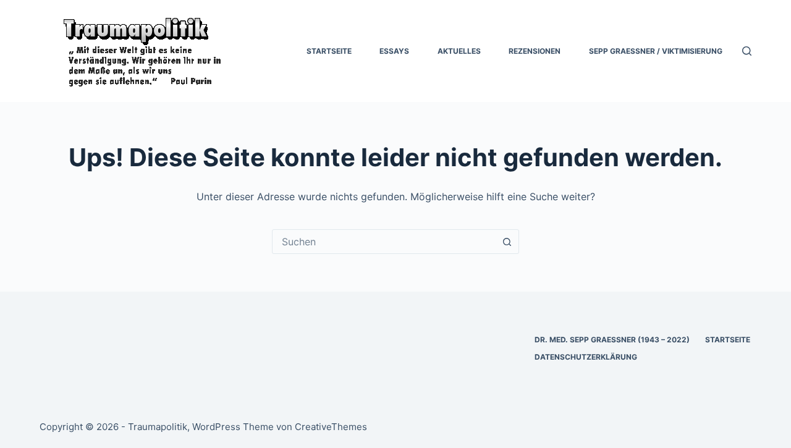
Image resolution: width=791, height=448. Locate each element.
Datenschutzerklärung (586, 356)
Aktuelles (459, 51)
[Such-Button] (506, 241)
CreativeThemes (331, 427)
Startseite (329, 51)
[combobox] (384, 241)
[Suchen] (746, 51)
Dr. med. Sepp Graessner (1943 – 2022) (612, 339)
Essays (394, 51)
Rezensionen (534, 51)
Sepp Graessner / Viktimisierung (655, 51)
